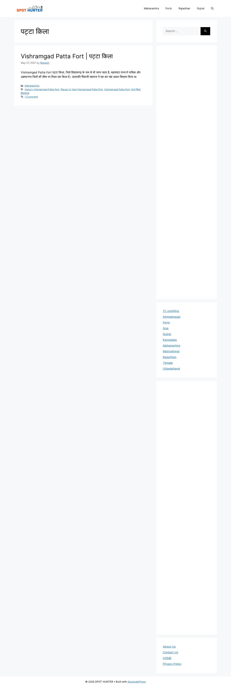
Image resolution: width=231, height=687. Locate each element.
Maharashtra (151, 8)
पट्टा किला (135, 89)
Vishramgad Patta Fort (117, 89)
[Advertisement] (186, 172)
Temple (168, 363)
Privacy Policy (172, 664)
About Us (169, 646)
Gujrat (200, 8)
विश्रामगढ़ (25, 93)
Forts (169, 8)
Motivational (171, 351)
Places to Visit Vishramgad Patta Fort (82, 89)
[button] (212, 8)
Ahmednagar (171, 316)
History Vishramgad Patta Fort (42, 89)
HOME (167, 658)
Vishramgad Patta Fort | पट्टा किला (67, 56)
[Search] (205, 31)
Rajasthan (184, 8)
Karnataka (170, 340)
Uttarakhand (171, 368)
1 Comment (31, 96)
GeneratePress (137, 681)
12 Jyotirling (171, 311)
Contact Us (170, 652)
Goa (165, 328)
